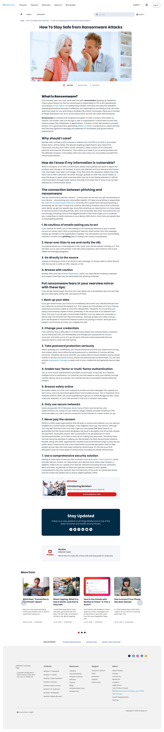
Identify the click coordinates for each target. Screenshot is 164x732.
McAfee (70, 85)
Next (140, 603)
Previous (24, 603)
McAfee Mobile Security (72, 642)
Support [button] (136, 5)
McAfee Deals (91, 642)
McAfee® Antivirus (50, 682)
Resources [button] (46, 5)
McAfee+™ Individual (51, 671)
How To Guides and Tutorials (37, 21)
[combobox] (140, 14)
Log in (156, 5)
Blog (22, 21)
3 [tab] (85, 632)
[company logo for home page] (9, 5)
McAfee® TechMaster (51, 693)
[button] (147, 4)
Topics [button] (29, 14)
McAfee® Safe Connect (52, 686)
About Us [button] (58, 5)
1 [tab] (79, 632)
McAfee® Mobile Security (53, 696)
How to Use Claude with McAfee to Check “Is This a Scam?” (97, 602)
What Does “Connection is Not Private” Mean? (36, 600)
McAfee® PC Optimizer (52, 689)
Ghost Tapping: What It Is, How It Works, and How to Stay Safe (66, 602)
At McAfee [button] (41, 14)
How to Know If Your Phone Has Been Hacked (127, 600)
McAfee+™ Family (50, 675)
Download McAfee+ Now (92, 494)
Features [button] (34, 5)
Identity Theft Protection (111, 642)
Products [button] (22, 5)
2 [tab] (82, 632)
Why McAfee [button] (70, 5)
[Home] (21, 14)
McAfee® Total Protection (53, 678)
